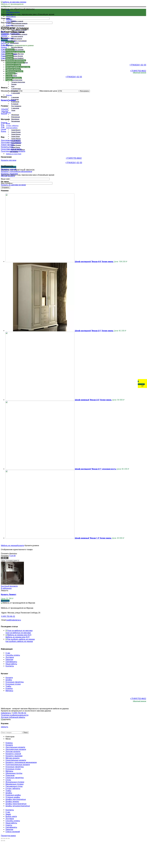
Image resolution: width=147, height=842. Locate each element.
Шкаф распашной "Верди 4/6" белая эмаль (94, 261)
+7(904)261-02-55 (138, 65)
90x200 (4, 114)
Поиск (26, 732)
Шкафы (9, 680)
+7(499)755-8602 (138, 71)
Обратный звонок (139, 701)
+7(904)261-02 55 (74, 77)
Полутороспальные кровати (13, 151)
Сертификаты (11, 662)
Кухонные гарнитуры (15, 682)
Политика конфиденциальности (14, 715)
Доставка (10, 657)
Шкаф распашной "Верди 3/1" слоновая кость (96, 469)
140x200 (4, 111)
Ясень (3, 131)
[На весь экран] (6, 838)
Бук (2, 125)
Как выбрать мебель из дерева (19, 641)
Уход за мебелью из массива (18, 633)
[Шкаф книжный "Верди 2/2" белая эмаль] (40, 400)
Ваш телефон (7, 183)
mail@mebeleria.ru (13, 620)
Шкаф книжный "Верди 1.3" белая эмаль (93, 538)
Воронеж (5, 45)
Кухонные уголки (13, 684)
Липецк (4, 52)
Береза (4, 123)
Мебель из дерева (9, 545)
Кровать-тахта (7, 147)
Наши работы (11, 664)
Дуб (2, 127)
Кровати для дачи (8, 160)
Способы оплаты (13, 655)
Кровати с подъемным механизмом (16, 171)
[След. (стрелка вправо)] (4, 840)
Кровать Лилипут (8, 594)
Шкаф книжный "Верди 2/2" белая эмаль (93, 400)
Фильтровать (84, 91)
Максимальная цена (48, 91)
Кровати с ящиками (9, 174)
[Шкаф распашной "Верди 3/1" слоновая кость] (40, 469)
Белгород (5, 43)
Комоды (9, 688)
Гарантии (9, 659)
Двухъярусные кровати (11, 142)
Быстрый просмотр (9, 586)
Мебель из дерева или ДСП (18, 637)
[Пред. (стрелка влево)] (2, 840)
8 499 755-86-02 (8, 616)
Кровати (20, 545)
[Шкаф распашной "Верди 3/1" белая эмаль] (40, 331)
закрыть (4, 34)
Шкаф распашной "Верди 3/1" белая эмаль (94, 331)
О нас (8, 653)
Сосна (3, 129)
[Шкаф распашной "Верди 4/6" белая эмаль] (40, 261)
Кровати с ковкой (8, 169)
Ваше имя (5, 18)
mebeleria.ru (6, 713)
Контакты (10, 666)
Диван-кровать (7, 145)
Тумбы (8, 686)
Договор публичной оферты (13, 717)
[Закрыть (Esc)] (2, 838)
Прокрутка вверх (8, 836)
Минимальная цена (9, 91)
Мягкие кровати (8, 176)
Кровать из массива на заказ (13, 185)
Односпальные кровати (11, 149)
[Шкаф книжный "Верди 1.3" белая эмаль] (40, 538)
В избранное (6, 588)
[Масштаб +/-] (9, 838)
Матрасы (9, 691)
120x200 (4, 109)
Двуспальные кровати (10, 140)
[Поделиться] (4, 838)
